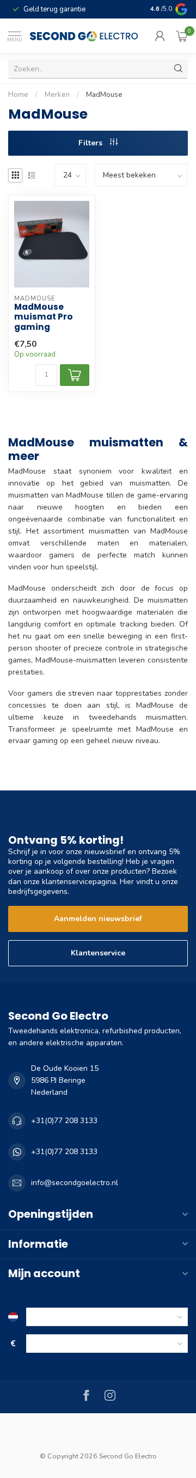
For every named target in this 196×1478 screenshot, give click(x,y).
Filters (91, 143)
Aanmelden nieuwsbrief (98, 918)
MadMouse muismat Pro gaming (43, 317)
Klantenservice (98, 953)
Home (18, 95)
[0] (182, 36)
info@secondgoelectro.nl (74, 1183)
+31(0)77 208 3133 (64, 1120)
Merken (57, 95)
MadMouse (104, 95)
